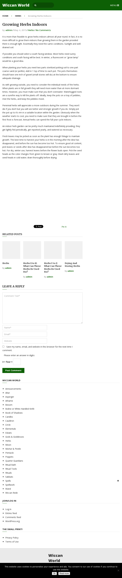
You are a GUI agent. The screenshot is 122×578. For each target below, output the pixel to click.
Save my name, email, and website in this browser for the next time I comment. (37, 348)
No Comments (43, 30)
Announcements (13, 388)
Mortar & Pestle (13, 448)
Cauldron (9, 420)
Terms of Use (12, 541)
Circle (8, 424)
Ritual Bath (10, 464)
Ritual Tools (11, 468)
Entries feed (11, 513)
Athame (9, 400)
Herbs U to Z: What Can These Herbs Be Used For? (53, 267)
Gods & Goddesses (14, 436)
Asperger (9, 396)
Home (5, 16)
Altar (7, 392)
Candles (9, 416)
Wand (8, 488)
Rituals (8, 472)
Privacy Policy (11, 537)
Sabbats (9, 476)
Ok (54, 573)
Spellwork (10, 484)
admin (9, 30)
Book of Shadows (14, 412)
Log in (8, 509)
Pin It (64, 226)
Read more (64, 573)
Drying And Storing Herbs (72, 265)
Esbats (8, 432)
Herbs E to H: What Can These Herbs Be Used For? (32, 267)
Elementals (10, 428)
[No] (118, 570)
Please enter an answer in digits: (19, 355)
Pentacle (9, 452)
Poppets (9, 456)
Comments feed (13, 517)
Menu (113, 5)
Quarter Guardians (14, 460)
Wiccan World (15, 5)
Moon (8, 444)
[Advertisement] (42, 193)
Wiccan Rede (11, 492)
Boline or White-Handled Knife (19, 408)
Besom (8, 404)
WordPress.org (12, 521)
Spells (8, 480)
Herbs (18, 16)
